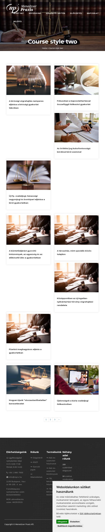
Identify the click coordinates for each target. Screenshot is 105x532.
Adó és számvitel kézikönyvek (52, 471)
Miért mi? (18, 13)
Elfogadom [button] (62, 521)
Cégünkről (37, 458)
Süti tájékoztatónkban (90, 513)
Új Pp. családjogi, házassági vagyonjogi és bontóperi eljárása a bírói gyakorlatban (27, 199)
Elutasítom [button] (75, 521)
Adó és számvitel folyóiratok (51, 461)
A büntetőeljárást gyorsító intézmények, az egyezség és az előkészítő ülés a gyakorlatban (25, 254)
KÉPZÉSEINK (35, 13)
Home (45, 48)
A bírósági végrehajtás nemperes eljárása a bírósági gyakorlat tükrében (26, 104)
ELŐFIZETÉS (76, 13)
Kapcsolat (93, 13)
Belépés (17, 21)
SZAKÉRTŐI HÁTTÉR (55, 13)
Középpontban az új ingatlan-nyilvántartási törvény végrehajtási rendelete (75, 301)
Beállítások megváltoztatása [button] (70, 526)
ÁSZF (35, 462)
